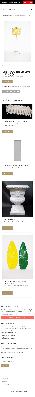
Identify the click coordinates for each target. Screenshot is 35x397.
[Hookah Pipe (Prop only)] (4, 65)
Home (2, 15)
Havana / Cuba (24, 285)
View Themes (28, 2)
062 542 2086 (11, 337)
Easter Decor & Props (15, 123)
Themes (4, 381)
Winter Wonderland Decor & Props (21, 167)
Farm (23, 123)
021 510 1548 (11, 334)
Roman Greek (8, 15)
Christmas (6, 123)
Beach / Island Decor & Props (11, 285)
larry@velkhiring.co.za (10, 332)
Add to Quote (7, 81)
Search (5, 365)
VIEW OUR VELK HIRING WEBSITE (17, 317)
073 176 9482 (11, 335)
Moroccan (11, 76)
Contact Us (6, 384)
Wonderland (11, 125)
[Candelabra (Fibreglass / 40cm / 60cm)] (8, 65)
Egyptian (5, 76)
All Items (5, 378)
